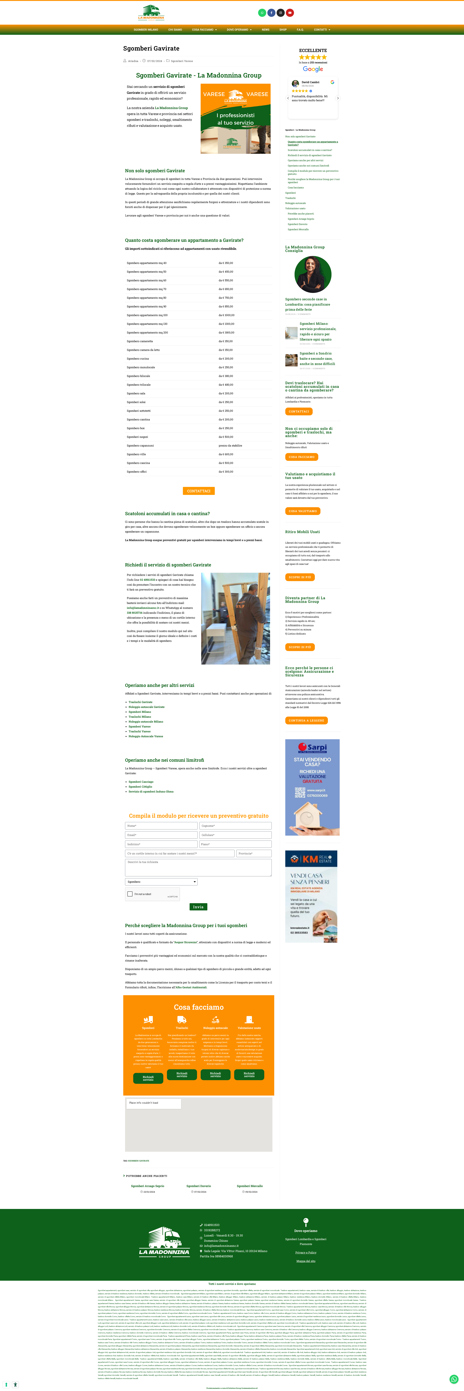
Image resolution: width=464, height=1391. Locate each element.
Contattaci (299, 411)
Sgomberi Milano (146, 29)
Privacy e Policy (305, 1252)
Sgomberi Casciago (141, 781)
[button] (338, 98)
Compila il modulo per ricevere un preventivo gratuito (313, 172)
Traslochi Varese (140, 731)
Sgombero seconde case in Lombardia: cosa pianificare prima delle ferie (307, 304)
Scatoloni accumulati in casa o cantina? (310, 150)
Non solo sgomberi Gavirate (300, 136)
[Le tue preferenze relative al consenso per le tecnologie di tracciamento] (6, 1384)
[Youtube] (290, 13)
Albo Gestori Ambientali (191, 987)
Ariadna (133, 61)
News (265, 29)
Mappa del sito (306, 1261)
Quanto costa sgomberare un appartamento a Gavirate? (313, 143)
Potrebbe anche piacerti (301, 213)
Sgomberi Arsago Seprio (147, 1186)
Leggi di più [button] (298, 113)
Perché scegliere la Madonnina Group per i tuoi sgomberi (314, 181)
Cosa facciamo (202, 29)
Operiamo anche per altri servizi (305, 160)
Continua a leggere (306, 720)
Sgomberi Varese (182, 61)
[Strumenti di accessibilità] (15, 1384)
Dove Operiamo (237, 29)
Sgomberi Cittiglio (140, 786)
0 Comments (304, 314)
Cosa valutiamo (303, 511)
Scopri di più (300, 577)
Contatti (320, 29)
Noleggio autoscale (295, 203)
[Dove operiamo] (305, 1222)
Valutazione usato (295, 208)
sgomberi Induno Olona (158, 791)
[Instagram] (281, 13)
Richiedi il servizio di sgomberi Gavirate (310, 155)
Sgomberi (290, 192)
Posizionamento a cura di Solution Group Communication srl (232, 1388)
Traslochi (290, 198)
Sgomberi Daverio (199, 1186)
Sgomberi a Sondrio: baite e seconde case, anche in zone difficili (317, 358)
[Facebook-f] (271, 13)
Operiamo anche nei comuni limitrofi (308, 165)
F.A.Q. (300, 29)
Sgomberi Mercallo (250, 1186)
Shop (283, 29)
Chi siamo (175, 29)
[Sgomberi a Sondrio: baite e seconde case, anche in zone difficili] (291, 360)
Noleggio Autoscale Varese (146, 736)
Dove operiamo (305, 1231)
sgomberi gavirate (138, 1160)
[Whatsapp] (262, 13)
